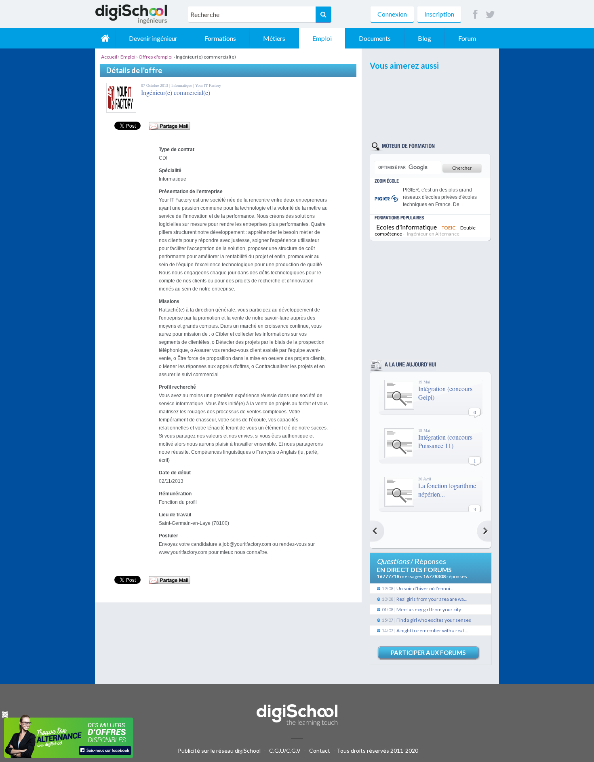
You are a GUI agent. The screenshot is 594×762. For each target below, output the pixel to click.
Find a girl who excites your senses (433, 620)
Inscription (439, 14)
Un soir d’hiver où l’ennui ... (425, 588)
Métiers (274, 38)
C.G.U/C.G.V (285, 750)
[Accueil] (105, 38)
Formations (220, 38)
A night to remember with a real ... (432, 630)
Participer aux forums (428, 652)
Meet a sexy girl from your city (428, 609)
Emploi (322, 38)
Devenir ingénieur (153, 38)
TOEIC (448, 228)
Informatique (182, 85)
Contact (319, 750)
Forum (467, 38)
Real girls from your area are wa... (432, 599)
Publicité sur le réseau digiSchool (219, 750)
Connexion (392, 14)
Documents (375, 38)
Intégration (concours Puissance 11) (445, 441)
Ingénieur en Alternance (433, 234)
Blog (424, 38)
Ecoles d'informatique (406, 227)
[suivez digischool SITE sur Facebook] (475, 14)
